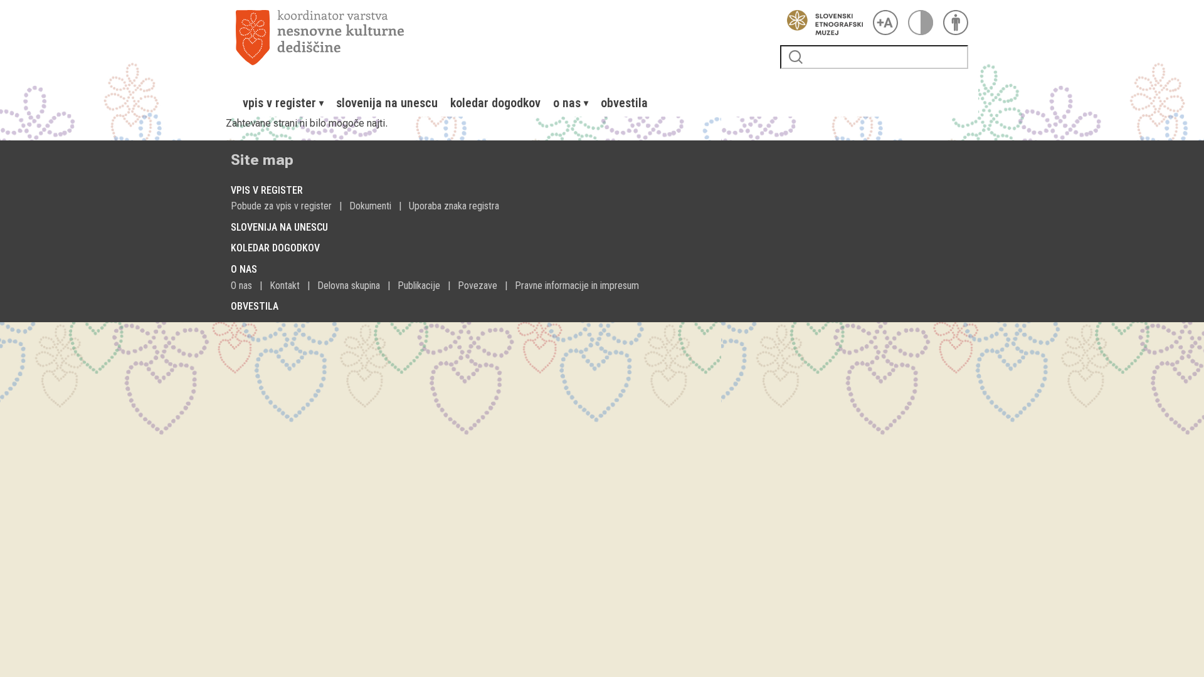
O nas (241, 285)
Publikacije (419, 285)
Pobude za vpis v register (281, 206)
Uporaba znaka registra (454, 206)
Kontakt (285, 285)
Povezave (477, 285)
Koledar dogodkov (495, 102)
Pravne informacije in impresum (577, 285)
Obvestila (624, 102)
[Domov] (503, 37)
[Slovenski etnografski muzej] (821, 22)
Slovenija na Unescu (387, 102)
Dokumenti (370, 206)
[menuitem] (283, 103)
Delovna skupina (348, 285)
